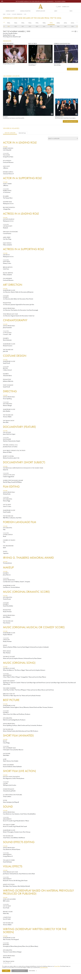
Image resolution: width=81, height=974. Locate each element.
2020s (72, 23)
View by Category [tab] (10, 133)
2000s (58, 23)
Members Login (65, 6)
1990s (51, 23)
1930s (8, 23)
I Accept (6, 970)
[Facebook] (75, 31)
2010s (65, 23)
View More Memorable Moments (70, 121)
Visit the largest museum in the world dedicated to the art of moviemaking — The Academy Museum (40, 1)
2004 (44, 26)
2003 (37, 26)
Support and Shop (40, 11)
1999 (8, 26)
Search (59, 6)
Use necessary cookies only (19, 970)
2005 (51, 26)
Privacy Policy (57, 966)
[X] (77, 31)
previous (4, 23)
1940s (15, 23)
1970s (36, 23)
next (77, 23)
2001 (23, 26)
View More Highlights (72, 69)
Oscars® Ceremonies (17, 14)
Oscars (8, 14)
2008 (72, 26)
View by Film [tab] (22, 133)
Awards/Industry (10, 11)
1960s (29, 23)
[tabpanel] (40, 550)
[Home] (40, 6)
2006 (58, 26)
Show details (32, 970)
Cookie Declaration (44, 967)
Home (4, 14)
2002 (30, 26)
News (71, 11)
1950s (22, 23)
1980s (44, 23)
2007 (65, 26)
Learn (55, 11)
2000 (15, 26)
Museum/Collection (25, 11)
